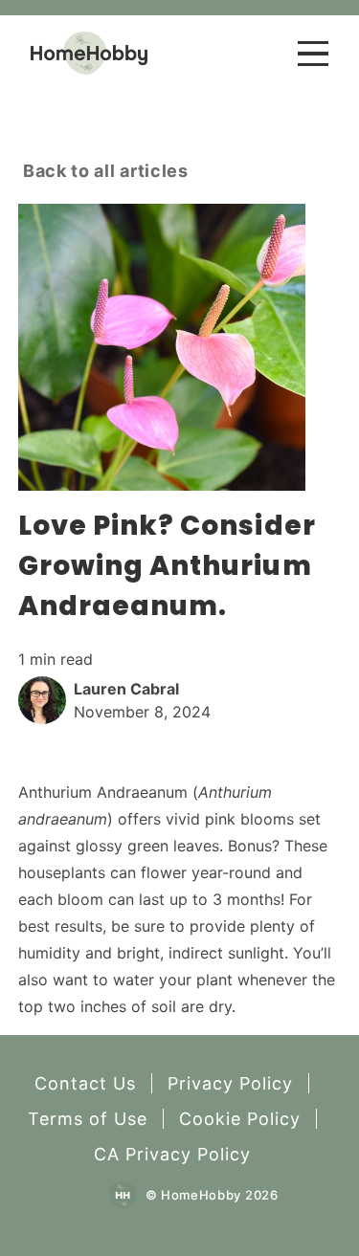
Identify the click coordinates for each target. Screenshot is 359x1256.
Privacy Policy (230, 1083)
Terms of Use (87, 1119)
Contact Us (85, 1083)
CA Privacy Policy (172, 1154)
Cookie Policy (240, 1119)
